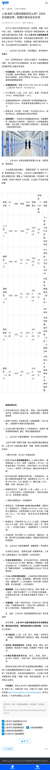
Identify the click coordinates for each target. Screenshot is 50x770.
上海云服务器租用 (36, 727)
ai (40, 692)
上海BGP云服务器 (27, 23)
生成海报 (8, 749)
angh (37, 692)
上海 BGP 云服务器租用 (13, 724)
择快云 (4, 761)
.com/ (26, 692)
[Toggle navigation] (46, 3)
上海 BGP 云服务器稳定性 (14, 727)
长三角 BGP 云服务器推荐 (14, 734)
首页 (3, 9)
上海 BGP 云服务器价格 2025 (16, 721)
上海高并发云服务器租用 (14, 731)
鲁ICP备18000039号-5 (40, 761)
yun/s (31, 692)
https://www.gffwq (15, 692)
